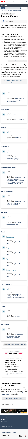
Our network (4, 421)
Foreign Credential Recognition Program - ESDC (16, 344)
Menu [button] (2, 8)
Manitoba (3, 127)
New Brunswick (5, 146)
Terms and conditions (6, 432)
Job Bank (4, 5)
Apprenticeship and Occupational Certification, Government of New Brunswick (16, 158)
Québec (3, 306)
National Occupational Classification (19, 60)
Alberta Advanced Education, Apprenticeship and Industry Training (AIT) (15, 100)
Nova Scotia (4, 212)
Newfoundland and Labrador (8, 167)
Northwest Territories (7, 191)
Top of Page (4, 435)
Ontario (3, 232)
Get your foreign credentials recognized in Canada (12, 82)
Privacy (15, 432)
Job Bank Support (5, 417)
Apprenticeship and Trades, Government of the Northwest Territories (16, 203)
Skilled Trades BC (19, 119)
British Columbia (5, 109)
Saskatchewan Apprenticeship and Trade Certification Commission (15, 336)
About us (3, 419)
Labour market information (14, 10)
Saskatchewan (5, 324)
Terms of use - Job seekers (7, 424)
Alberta (3, 88)
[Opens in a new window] (14, 411)
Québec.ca (17, 316)
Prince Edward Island (6, 284)
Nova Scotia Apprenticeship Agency (14, 223)
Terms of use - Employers (6, 426)
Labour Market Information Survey (14, 398)
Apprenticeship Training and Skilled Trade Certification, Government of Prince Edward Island (16, 297)
